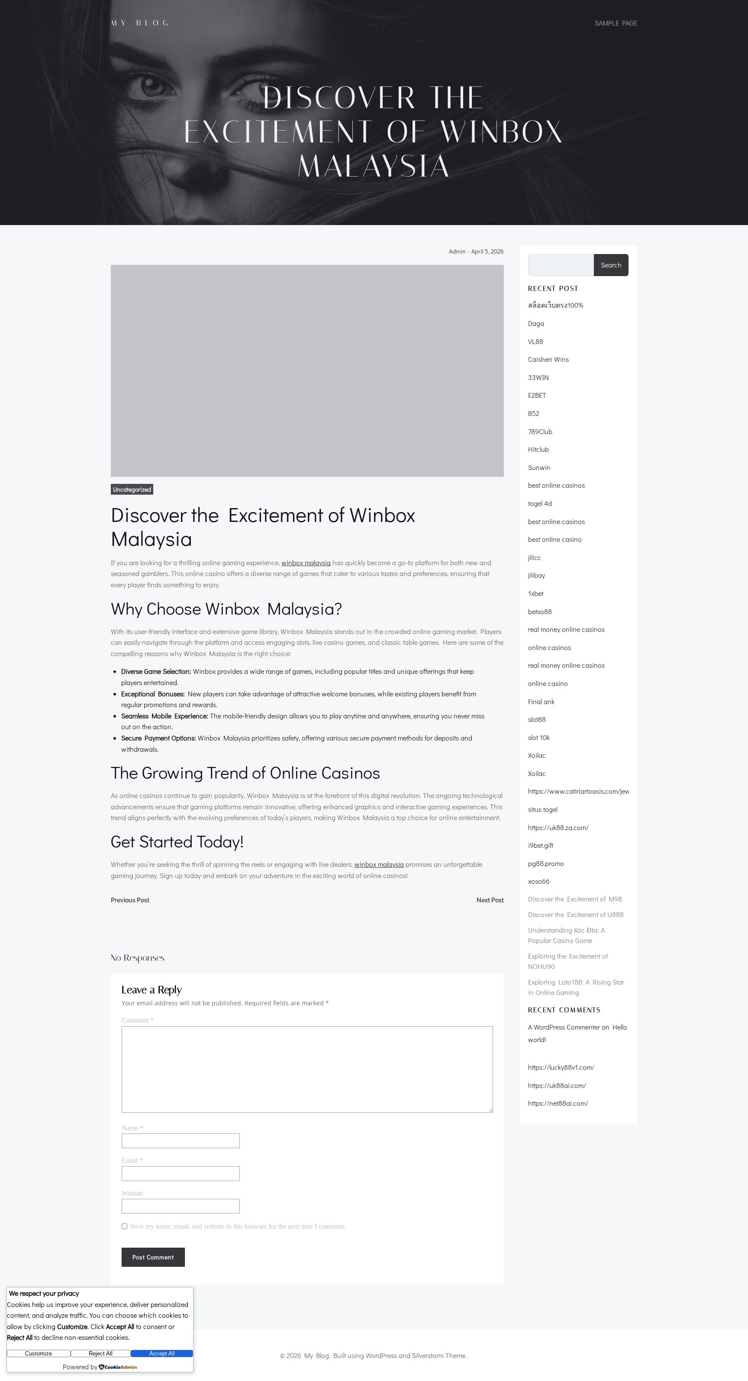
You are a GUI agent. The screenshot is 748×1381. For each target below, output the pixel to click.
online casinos (549, 647)
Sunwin (539, 467)
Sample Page (616, 22)
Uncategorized (132, 489)
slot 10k (539, 737)
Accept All (162, 1353)
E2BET (537, 394)
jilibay (536, 574)
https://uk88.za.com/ (558, 827)
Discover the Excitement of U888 (576, 914)
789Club (540, 431)
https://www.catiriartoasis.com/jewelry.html (591, 790)
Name (132, 1128)
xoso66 (539, 880)
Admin (457, 251)
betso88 (540, 611)
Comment (138, 1020)
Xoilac (537, 755)
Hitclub (538, 449)
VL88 (535, 341)
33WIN (538, 377)
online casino (548, 683)
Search (611, 264)
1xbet (535, 593)
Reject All (101, 1353)
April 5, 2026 (487, 251)
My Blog (141, 23)
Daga (536, 323)
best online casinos (556, 484)
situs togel (543, 809)
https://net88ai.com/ (558, 1102)
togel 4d (540, 503)
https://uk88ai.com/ (557, 1085)
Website (132, 1193)
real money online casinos (566, 629)
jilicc (534, 557)
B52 (533, 413)
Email (132, 1160)
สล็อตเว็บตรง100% (556, 304)
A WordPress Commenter (564, 1026)
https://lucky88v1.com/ (561, 1067)
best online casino (555, 539)
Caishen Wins (548, 359)
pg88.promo (546, 863)
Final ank (541, 701)
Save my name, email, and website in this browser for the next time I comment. (237, 1226)
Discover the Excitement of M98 (575, 898)
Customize (38, 1353)
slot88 (537, 719)
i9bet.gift (540, 845)
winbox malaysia (306, 562)
